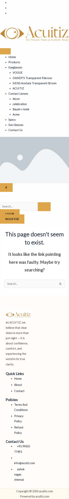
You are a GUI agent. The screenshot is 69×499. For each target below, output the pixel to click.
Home (12, 57)
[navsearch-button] (1, 199)
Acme (16, 114)
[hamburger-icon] (5, 51)
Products (14, 62)
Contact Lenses (18, 93)
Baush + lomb (21, 109)
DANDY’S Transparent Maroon (32, 78)
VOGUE (18, 72)
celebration (20, 104)
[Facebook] (9, 2)
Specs (12, 119)
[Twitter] (9, 7)
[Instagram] (9, 13)
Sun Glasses (15, 124)
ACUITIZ (18, 88)
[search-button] (44, 206)
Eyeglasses (15, 67)
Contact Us (15, 130)
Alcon (16, 98)
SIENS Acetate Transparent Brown (35, 83)
